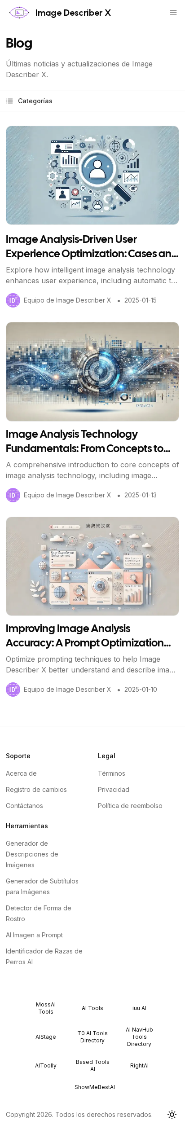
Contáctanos (24, 805)
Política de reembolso (130, 805)
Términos (111, 773)
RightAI (139, 1065)
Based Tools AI (93, 1065)
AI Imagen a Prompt (34, 935)
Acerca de (21, 773)
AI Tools (92, 1008)
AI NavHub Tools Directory (139, 1036)
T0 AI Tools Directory (92, 1037)
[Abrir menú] (173, 12)
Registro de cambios (36, 789)
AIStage (45, 1036)
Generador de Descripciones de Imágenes (32, 854)
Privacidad (113, 789)
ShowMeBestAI (95, 1087)
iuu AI (139, 1008)
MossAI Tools (46, 1008)
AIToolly (46, 1065)
